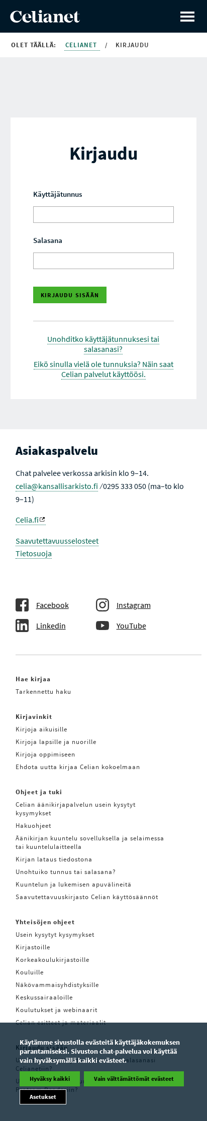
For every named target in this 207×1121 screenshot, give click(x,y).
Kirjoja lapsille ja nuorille (56, 741)
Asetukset (43, 1096)
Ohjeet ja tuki (39, 792)
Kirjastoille (33, 947)
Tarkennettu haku (43, 691)
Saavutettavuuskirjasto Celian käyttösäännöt (87, 897)
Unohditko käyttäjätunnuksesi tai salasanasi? (103, 344)
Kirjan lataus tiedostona (54, 859)
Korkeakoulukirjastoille (52, 959)
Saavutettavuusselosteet (57, 541)
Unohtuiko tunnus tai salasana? (66, 871)
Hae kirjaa (33, 679)
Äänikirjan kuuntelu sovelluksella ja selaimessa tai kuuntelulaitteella (90, 842)
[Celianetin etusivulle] (45, 19)
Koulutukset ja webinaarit (56, 1010)
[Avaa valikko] (187, 16)
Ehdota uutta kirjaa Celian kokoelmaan (78, 767)
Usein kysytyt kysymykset (55, 934)
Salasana (47, 240)
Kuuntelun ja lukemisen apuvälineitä (74, 884)
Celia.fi (27, 520)
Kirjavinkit (34, 716)
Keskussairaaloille (44, 997)
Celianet (82, 45)
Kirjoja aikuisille (41, 729)
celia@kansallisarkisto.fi (57, 486)
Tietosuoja (34, 553)
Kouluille (30, 972)
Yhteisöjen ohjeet (45, 922)
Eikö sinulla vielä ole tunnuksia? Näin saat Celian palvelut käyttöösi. (103, 369)
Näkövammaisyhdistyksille (57, 984)
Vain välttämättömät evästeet (134, 1078)
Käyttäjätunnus (57, 194)
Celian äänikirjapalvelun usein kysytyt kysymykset (76, 808)
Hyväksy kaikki (50, 1078)
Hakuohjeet (33, 825)
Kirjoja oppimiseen (45, 754)
